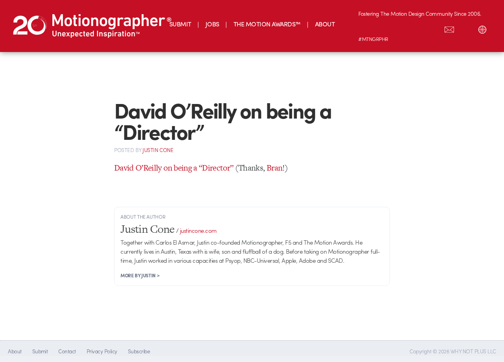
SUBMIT (180, 23)
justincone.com (198, 230)
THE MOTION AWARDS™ (267, 23)
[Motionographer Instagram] (366, 28)
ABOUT (325, 23)
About (14, 351)
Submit (40, 351)
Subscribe (139, 351)
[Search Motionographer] (466, 28)
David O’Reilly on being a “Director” (173, 167)
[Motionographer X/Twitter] (433, 28)
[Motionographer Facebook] (416, 28)
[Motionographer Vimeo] (400, 28)
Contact (67, 351)
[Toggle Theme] (482, 28)
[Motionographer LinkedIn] (383, 28)
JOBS (212, 23)
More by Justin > (139, 275)
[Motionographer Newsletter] (449, 28)
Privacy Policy (102, 351)
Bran (274, 167)
